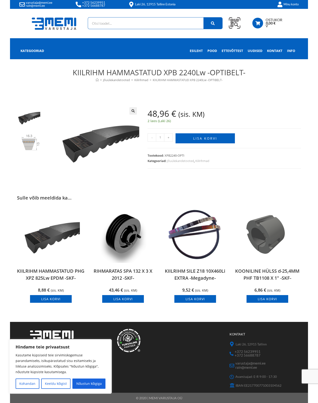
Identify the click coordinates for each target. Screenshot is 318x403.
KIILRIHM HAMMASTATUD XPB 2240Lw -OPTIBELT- (188, 80)
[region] (60, 366)
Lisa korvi (205, 138)
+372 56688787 (93, 5)
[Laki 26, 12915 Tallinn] (232, 344)
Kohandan (27, 383)
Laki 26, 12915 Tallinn (251, 344)
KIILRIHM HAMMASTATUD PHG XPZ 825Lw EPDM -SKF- (51, 274)
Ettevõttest (232, 50)
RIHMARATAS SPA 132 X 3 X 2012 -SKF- (123, 274)
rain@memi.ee (35, 5)
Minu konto (291, 4)
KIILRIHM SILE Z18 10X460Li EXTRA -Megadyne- (195, 274)
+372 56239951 (93, 2)
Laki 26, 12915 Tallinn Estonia (155, 4)
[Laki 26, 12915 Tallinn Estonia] (131, 4)
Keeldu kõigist (56, 383)
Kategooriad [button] (32, 50)
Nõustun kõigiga (89, 383)
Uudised (255, 50)
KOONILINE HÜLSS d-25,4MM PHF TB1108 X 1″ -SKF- (267, 274)
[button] (133, 111)
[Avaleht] (97, 80)
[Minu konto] (280, 4)
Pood (212, 50)
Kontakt (274, 50)
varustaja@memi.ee (39, 2)
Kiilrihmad (202, 161)
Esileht (196, 50)
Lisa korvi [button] (51, 299)
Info (291, 50)
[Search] (213, 23)
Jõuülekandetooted (180, 161)
